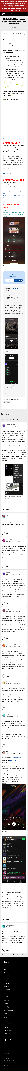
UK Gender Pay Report (8, 1068)
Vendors (6, 996)
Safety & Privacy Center (8, 1053)
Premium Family (8, 1027)
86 (17, 419)
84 (10, 419)
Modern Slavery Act (7, 1063)
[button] (9, 280)
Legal (5, 1051)
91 (22, 419)
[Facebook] (15, 1040)
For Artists (6, 983)
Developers (7, 986)
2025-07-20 (15, 288)
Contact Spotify (8, 1013)
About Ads (6, 1060)
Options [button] (24, 34)
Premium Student (8, 1030)
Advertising (7, 989)
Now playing (7, 402)
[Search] (18, 14)
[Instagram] (5, 1040)
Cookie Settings (7, 1058)
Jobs (5, 972)
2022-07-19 (12, 760)
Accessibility (11, 1060)
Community (8, 14)
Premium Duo (7, 1024)
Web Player (7, 1007)
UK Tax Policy (6, 1065)
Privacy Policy (6, 1055)
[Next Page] (25, 419)
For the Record (8, 976)
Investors (6, 993)
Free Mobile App (8, 1010)
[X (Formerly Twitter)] (10, 1040)
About (5, 969)
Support (6, 1003)
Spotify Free (7, 1033)
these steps (17, 8)
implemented (14, 276)
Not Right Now (17, 757)
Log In (21, 14)
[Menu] (25, 14)
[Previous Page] (2, 419)
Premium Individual (9, 1021)
